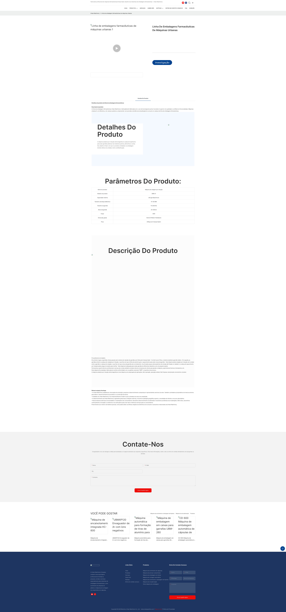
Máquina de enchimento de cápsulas (152, 570)
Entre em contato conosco (132, 582)
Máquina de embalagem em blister (152, 575)
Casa (126, 570)
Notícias (127, 579)
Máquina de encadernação (182, 513)
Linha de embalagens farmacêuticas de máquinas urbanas (116, 13)
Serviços (127, 575)
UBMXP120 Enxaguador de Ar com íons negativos (120, 539)
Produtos (192, 513)
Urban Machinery (95, 13)
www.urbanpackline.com (147, 609)
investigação (162, 62)
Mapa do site (158, 609)
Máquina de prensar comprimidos (152, 573)
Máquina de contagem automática (152, 577)
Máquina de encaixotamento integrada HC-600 (98, 539)
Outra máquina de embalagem (151, 584)
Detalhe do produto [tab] (143, 98)
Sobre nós (128, 577)
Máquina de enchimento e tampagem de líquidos (162, 513)
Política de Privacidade (169, 609)
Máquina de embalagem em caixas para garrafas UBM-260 (165, 539)
